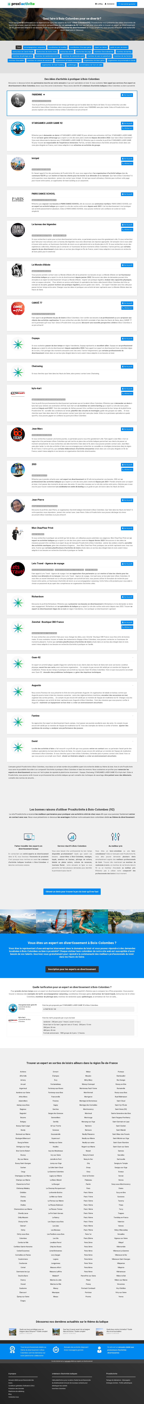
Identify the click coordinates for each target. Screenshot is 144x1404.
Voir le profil (127, 95)
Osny (88, 1172)
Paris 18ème (88, 1226)
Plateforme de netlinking (16, 1391)
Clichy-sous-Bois (23, 1234)
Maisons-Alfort (55, 1267)
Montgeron (88, 1097)
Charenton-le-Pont (23, 1184)
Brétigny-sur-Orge (23, 1147)
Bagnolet (23, 1113)
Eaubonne (23, 1288)
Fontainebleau (56, 1084)
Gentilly (55, 1122)
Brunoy (23, 1155)
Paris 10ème (88, 1192)
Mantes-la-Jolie (55, 1280)
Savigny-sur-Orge (121, 1167)
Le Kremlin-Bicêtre (55, 1192)
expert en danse (101, 47)
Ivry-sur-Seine (56, 1155)
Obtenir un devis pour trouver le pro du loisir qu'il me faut (72, 891)
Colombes (23, 1238)
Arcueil (23, 1084)
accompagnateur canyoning (34, 47)
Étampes (55, 1076)
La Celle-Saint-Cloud (55, 1167)
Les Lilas (56, 1226)
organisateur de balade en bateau (68, 60)
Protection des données (16, 1388)
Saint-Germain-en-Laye (121, 1122)
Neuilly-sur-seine (88, 1142)
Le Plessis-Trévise (55, 1209)
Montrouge (88, 1117)
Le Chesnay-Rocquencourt (55, 1188)
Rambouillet (121, 1076)
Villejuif (121, 1242)
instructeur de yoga (83, 52)
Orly (88, 1163)
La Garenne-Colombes (56, 1172)
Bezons (23, 1117)
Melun (88, 1072)
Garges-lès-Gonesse (55, 1113)
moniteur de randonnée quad (73, 56)
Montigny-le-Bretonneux (88, 1101)
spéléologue (72, 65)
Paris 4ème (88, 1251)
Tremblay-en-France (121, 1217)
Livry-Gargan (55, 1255)
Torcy (121, 1209)
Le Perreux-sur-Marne (56, 1201)
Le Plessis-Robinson (55, 1205)
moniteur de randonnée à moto (47, 56)
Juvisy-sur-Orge (56, 1163)
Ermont (55, 1072)
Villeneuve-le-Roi (121, 1255)
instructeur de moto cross (47, 52)
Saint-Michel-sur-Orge (121, 1138)
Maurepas (55, 1292)
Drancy (23, 1280)
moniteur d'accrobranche (103, 52)
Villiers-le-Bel (121, 1276)
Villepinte (121, 1267)
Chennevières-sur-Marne (23, 1209)
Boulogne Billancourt (23, 1138)
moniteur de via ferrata (122, 56)
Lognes (55, 1259)
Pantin (88, 1184)
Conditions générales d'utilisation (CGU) (21, 1386)
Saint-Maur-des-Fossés (121, 1134)
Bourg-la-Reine (23, 1142)
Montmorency (88, 1109)
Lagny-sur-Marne (56, 1176)
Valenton (121, 1222)
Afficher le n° (128, 128)
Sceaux (121, 1172)
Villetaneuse (120, 1272)
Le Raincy (55, 1217)
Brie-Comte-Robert (23, 1151)
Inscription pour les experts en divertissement (72, 969)
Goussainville (55, 1134)
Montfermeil (88, 1092)
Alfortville (23, 1076)
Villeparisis (121, 1263)
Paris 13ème (88, 1205)
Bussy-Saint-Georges (23, 1163)
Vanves (121, 1226)
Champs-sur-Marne (23, 1180)
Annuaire (11, 1380)
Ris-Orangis (121, 1080)
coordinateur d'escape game (80, 47)
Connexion (110, 4)
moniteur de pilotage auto (22, 56)
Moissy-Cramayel (88, 1084)
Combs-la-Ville (23, 1242)
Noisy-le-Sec (88, 1159)
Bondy (23, 1130)
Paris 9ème (88, 1272)
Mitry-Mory (88, 1080)
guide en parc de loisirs (118, 47)
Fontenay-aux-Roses (55, 1088)
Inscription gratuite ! (128, 4)
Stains (121, 1188)
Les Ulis (55, 1238)
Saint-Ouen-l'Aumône (121, 1142)
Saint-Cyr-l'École (121, 1105)
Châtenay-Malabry (23, 1188)
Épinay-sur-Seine (23, 1297)
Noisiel (88, 1151)
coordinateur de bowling (57, 47)
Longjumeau (55, 1263)
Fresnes (56, 1101)
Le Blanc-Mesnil (55, 1180)
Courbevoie (23, 1263)
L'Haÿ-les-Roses (55, 1247)
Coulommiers (23, 1259)
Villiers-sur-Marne (121, 1280)
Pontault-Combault (88, 1288)
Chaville (23, 1201)
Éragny (23, 1301)
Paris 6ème (88, 1259)
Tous (19, 47)
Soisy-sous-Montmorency (120, 1184)
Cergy (23, 1172)
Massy (55, 1288)
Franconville (55, 1097)
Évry (55, 1080)
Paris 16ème (88, 1217)
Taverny (121, 1201)
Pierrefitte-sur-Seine (88, 1276)
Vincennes (121, 1284)
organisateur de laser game (94, 60)
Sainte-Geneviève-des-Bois (121, 1113)
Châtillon (23, 1192)
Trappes (121, 1213)
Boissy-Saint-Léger (23, 1126)
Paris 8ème (88, 1267)
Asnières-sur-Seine (23, 1092)
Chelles (23, 1205)
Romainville (121, 1088)
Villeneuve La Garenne (121, 1251)
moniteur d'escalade (16, 60)
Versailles (121, 1234)
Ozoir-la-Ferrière (88, 1176)
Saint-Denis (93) (121, 1109)
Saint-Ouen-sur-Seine (121, 1147)
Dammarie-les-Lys (23, 1272)
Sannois (121, 1151)
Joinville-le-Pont (56, 1159)
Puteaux (121, 1072)
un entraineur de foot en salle (91, 65)
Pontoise (88, 1292)
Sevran (121, 1176)
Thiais (121, 1205)
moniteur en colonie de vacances (39, 60)
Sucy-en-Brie (121, 1192)
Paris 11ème (88, 1197)
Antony (23, 1080)
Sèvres (121, 1180)
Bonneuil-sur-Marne (23, 1134)
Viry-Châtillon (121, 1288)
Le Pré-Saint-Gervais (55, 1213)
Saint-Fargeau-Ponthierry (121, 1117)
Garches (56, 1109)
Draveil (23, 1284)
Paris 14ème (88, 1209)
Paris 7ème (88, 1263)
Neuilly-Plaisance (88, 1134)
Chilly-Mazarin (23, 1217)
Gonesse (56, 1130)
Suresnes (120, 1197)
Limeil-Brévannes (56, 1251)
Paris (88, 1188)
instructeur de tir (66, 52)
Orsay (88, 1167)
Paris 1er (88, 1234)
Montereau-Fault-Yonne (88, 1088)
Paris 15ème (88, 1213)
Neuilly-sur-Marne (88, 1138)
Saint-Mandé (121, 1130)
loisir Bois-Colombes (59, 1388)
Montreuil (88, 1113)
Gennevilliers (55, 1117)
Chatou (23, 1197)
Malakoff (55, 1276)
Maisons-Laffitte (56, 1272)
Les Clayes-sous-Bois (56, 1222)
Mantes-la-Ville (55, 1284)
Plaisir (88, 1280)
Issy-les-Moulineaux (55, 1151)
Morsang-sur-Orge (88, 1122)
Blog (9, 1394)
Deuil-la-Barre (23, 1276)
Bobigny (23, 1122)
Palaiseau (88, 1180)
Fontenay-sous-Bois (55, 1092)
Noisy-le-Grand (88, 1155)
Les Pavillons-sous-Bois (55, 1234)
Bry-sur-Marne (23, 1159)
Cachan (23, 1167)
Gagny (55, 1105)
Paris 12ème (88, 1201)
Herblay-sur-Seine (55, 1142)
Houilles (55, 1147)
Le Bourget (56, 1184)
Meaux (55, 1297)
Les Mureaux (55, 1230)
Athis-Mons (23, 1097)
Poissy (88, 1284)
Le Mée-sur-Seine (55, 1197)
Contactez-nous (13, 1397)
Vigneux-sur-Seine (121, 1238)
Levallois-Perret (55, 1242)
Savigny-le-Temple (121, 1163)
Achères (23, 1072)
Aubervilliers (23, 1101)
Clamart (23, 1226)
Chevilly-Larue (23, 1213)
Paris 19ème (88, 1230)
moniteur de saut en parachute (99, 56)
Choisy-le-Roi (23, 1222)
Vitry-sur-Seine (121, 1292)
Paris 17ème (88, 1222)
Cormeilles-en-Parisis (23, 1255)
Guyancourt (56, 1138)
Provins (88, 1297)
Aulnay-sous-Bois (23, 1105)
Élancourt (23, 1292)
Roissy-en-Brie (121, 1084)
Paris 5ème (88, 1255)
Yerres (121, 1297)
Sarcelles (121, 1155)
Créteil (23, 1267)
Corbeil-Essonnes (23, 1251)
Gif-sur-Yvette (56, 1126)
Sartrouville (121, 1159)
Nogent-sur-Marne (88, 1147)
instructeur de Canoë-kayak (23, 52)
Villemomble (121, 1247)
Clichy (23, 1230)
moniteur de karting (124, 52)
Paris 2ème (88, 1242)
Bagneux (23, 1109)
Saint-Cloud (121, 1101)
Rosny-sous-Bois (121, 1092)
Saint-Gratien (121, 1126)
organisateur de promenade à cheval (121, 60)
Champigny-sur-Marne (23, 1176)
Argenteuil (23, 1088)
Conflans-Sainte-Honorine (23, 1247)
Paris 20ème (88, 1238)
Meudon (88, 1076)
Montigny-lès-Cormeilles (88, 1105)
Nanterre (88, 1126)
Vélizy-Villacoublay (121, 1230)
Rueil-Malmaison (121, 1097)
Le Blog (99, 4)
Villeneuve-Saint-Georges (121, 1259)
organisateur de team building (53, 65)
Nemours (88, 1130)
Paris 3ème (88, 1247)
